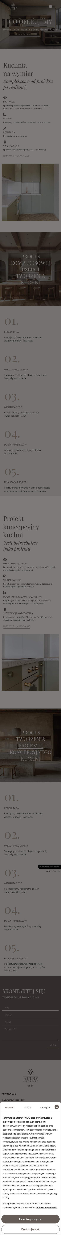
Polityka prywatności (46, 1207)
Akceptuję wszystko (30, 1219)
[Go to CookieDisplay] (56, 1107)
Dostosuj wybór (30, 1229)
